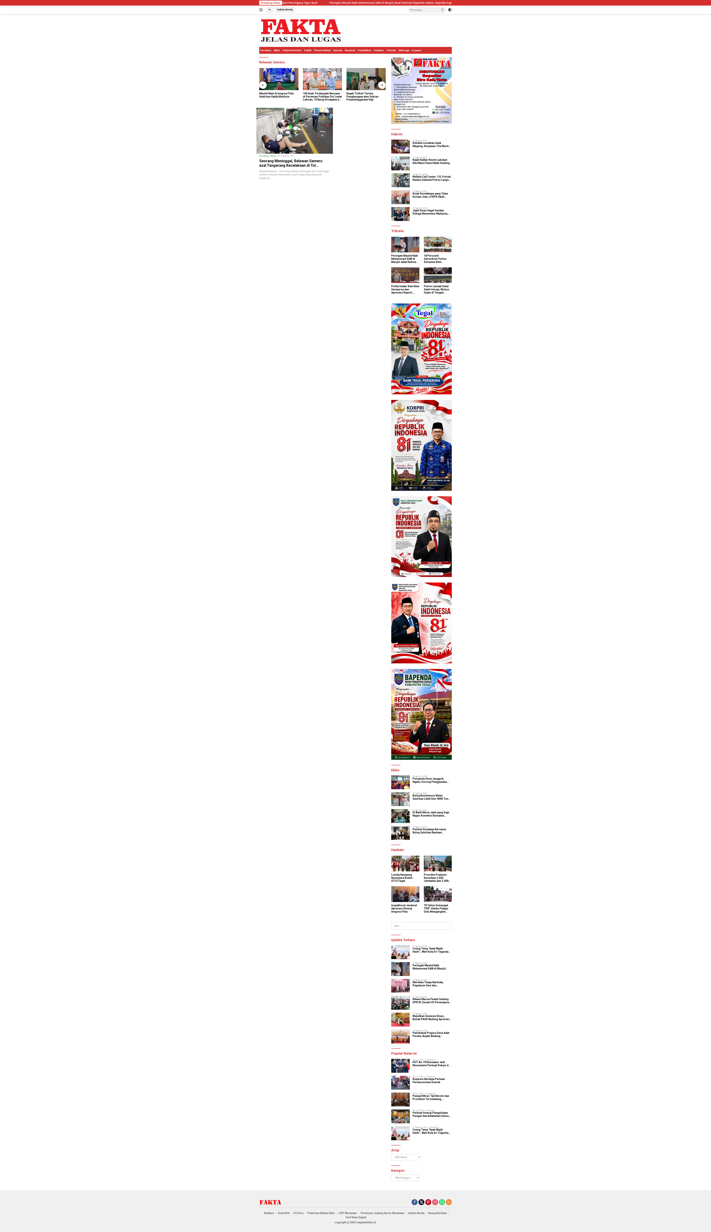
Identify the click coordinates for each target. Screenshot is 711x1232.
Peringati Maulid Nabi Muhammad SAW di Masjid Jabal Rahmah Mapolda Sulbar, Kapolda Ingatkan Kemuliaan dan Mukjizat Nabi (404, 258)
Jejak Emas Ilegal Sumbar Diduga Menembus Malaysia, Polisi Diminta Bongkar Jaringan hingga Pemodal (430, 212)
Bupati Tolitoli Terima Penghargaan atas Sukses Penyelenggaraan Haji (319, 96)
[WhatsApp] (442, 1202)
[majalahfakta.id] (301, 30)
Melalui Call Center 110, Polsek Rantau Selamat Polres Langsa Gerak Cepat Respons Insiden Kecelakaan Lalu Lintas (432, 178)
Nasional (350, 50)
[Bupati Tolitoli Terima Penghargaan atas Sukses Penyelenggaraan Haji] (322, 79)
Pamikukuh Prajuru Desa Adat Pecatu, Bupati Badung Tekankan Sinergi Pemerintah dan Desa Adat (431, 1034)
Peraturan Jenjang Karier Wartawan (382, 1213)
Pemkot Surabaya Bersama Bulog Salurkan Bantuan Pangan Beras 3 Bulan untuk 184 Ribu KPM (432, 831)
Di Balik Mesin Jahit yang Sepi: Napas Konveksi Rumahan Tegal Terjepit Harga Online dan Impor (432, 814)
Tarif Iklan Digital (355, 1217)
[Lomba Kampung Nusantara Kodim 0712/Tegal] (405, 863)
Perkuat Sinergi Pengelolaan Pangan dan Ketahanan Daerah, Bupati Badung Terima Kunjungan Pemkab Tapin (432, 1114)
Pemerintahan (322, 50)
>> (269, 9)
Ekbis (277, 50)
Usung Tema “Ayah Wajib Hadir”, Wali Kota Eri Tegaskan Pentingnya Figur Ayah (431, 950)
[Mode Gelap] (450, 10)
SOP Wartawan (348, 1213)
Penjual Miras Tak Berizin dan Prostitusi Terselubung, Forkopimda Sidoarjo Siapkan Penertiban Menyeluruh (431, 1097)
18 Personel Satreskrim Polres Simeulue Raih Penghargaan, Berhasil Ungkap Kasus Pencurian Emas (435, 258)
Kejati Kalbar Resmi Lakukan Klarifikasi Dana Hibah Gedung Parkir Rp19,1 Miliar (431, 161)
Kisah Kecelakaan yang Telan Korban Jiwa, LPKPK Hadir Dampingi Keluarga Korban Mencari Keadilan (430, 195)
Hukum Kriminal (292, 50)
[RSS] (449, 1202)
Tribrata (391, 50)
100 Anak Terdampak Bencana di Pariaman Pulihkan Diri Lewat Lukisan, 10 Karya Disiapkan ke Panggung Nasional (278, 96)
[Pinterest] (428, 1202)
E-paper (416, 50)
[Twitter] (421, 1202)
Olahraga (403, 50)
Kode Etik (284, 1213)
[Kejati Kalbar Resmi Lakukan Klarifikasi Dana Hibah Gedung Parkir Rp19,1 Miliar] (400, 163)
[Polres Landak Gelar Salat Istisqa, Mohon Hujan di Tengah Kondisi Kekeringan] (438, 275)
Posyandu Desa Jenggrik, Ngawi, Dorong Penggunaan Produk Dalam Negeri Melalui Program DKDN (431, 780)
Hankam (379, 50)
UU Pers (298, 1213)
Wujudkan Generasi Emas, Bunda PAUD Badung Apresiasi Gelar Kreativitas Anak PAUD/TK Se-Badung (431, 1018)
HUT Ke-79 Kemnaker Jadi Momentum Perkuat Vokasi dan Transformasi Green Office (432, 1064)
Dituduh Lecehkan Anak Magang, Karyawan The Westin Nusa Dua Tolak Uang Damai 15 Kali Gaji (432, 144)
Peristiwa (265, 50)
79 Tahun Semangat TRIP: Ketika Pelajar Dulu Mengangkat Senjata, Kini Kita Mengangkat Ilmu (436, 908)
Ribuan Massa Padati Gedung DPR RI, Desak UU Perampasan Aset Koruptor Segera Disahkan (432, 1001)
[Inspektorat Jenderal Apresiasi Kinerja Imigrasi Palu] (405, 894)
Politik (307, 50)
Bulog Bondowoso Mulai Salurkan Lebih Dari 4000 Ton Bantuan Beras (430, 797)
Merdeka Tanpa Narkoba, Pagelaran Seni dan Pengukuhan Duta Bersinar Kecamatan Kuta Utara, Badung (444, 2)
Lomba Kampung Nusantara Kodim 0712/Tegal (402, 878)
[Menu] (261, 10)
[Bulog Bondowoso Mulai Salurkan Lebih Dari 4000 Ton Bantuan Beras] (400, 799)
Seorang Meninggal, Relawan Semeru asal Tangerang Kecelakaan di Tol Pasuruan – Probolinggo (290, 165)
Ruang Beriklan (437, 1213)
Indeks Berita (285, 9)
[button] (442, 10)
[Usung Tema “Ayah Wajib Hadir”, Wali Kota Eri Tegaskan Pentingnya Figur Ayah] (400, 952)
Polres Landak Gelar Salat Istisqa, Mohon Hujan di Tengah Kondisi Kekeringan (436, 289)
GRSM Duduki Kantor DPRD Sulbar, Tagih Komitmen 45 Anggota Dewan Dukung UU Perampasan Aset (363, 96)
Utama (273, 155)
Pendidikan (364, 50)
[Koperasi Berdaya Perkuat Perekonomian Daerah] (400, 1083)
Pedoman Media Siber (321, 1213)
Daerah (337, 50)
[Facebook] (415, 1202)
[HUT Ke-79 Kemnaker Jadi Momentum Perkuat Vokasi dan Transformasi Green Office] (400, 1066)
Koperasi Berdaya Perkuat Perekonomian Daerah (429, 1081)
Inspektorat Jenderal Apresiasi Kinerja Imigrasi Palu (404, 908)
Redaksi (269, 1213)
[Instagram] (435, 1202)
